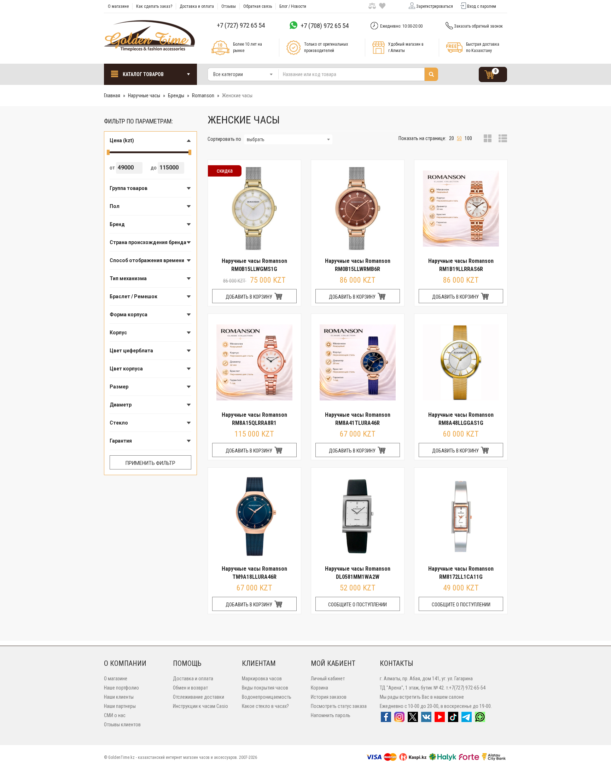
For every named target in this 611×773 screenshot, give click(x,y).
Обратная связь (257, 6)
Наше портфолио (121, 688)
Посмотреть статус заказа (339, 706)
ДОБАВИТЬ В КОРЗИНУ (249, 297)
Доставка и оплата (197, 6)
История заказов (329, 697)
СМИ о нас (115, 715)
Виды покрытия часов (265, 688)
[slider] (108, 152)
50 (459, 138)
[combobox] (243, 74)
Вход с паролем (481, 6)
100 (468, 138)
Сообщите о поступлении (357, 604)
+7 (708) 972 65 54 (325, 26)
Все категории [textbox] (228, 74)
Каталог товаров (143, 74)
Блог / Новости (292, 6)
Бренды (176, 95)
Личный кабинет (328, 678)
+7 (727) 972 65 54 (241, 25)
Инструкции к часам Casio (200, 706)
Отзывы (228, 6)
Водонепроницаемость (266, 697)
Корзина (319, 688)
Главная (112, 95)
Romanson (203, 95)
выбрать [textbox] (255, 139)
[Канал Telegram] (466, 719)
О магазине (118, 6)
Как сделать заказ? (154, 6)
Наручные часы (144, 95)
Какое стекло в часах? (265, 706)
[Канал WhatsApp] (480, 719)
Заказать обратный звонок (478, 26)
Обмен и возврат (190, 688)
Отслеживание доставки (198, 697)
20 (451, 138)
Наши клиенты (119, 697)
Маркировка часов (262, 678)
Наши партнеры (120, 706)
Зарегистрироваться (434, 6)
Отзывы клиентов (122, 724)
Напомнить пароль (330, 715)
